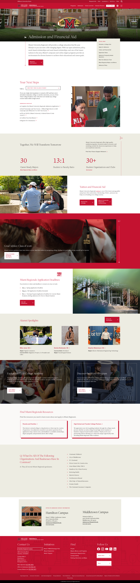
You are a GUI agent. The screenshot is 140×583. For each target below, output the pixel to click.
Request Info (92, 1)
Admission (80, 5)
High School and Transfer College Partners (87, 424)
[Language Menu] (117, 6)
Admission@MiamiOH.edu (53, 523)
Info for (112, 1)
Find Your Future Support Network (96, 151)
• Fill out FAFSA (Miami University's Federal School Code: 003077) (37, 114)
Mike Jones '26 (25, 348)
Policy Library (70, 577)
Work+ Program (48, 553)
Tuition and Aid (89, 5)
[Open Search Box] (122, 1)
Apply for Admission (104, 47)
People (72, 548)
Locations (104, 1)
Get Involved (89, 170)
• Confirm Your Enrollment (28, 118)
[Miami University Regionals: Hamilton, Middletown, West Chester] (30, 5)
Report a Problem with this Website (112, 575)
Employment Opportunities (78, 553)
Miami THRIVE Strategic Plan (52, 548)
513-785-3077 (32, 569)
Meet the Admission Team (105, 59)
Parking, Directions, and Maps (79, 558)
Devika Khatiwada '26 (61, 348)
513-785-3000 (30, 564)
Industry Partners (99, 5)
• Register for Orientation (27, 120)
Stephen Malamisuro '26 (96, 348)
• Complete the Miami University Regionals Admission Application (39, 106)
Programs (73, 5)
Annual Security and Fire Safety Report (94, 575)
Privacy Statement (57, 575)
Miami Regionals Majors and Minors (108, 62)
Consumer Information (34, 575)
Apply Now (110, 5)
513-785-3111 (32, 567)
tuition (98, 191)
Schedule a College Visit (105, 44)
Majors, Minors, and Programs (79, 551)
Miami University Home (25, 1)
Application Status (103, 52)
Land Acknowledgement (46, 575)
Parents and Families (29, 424)
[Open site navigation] (121, 6)
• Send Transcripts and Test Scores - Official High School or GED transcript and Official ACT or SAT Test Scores (39, 109)
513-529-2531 (50, 524)
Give (118, 1)
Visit (99, 1)
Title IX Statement (66, 575)
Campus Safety (75, 555)
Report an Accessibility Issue (78, 575)
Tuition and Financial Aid (105, 50)
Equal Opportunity (24, 575)
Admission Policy (103, 65)
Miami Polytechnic (49, 551)
